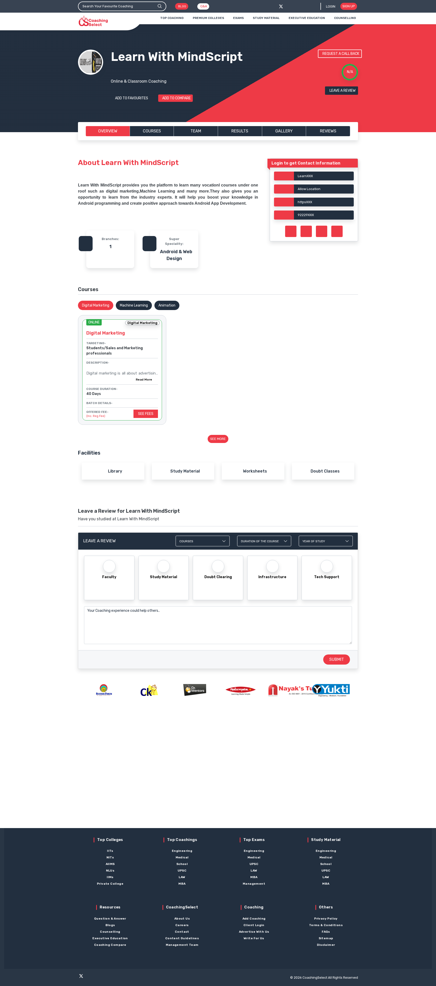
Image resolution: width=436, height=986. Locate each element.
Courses (152, 131)
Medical (182, 857)
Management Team (182, 945)
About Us (182, 918)
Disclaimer (326, 945)
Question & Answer (110, 918)
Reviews (328, 131)
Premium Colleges (208, 18)
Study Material (266, 18)
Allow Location (309, 189)
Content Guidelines (182, 938)
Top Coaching (172, 18)
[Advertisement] (218, 771)
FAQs (326, 931)
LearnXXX (305, 176)
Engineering (182, 851)
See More (218, 439)
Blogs (110, 925)
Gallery (284, 131)
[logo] (93, 21)
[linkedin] (120, 978)
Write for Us (254, 938)
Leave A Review (343, 90)
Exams (238, 18)
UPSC (182, 870)
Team (195, 131)
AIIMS (110, 864)
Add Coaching (254, 918)
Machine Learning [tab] (134, 305)
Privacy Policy (326, 918)
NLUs (110, 870)
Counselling (345, 18)
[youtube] (110, 978)
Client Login (253, 925)
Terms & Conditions (326, 925)
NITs (110, 857)
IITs (110, 851)
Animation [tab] (166, 305)
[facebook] (289, 6)
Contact (182, 931)
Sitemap (326, 938)
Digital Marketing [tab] (95, 305)
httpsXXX (305, 202)
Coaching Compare (110, 945)
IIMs (110, 877)
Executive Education (307, 18)
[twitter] (281, 6)
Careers (182, 925)
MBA (181, 883)
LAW (182, 877)
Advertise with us (254, 931)
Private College (110, 883)
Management (254, 883)
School (182, 864)
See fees (145, 414)
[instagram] (100, 978)
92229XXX (306, 215)
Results (239, 131)
